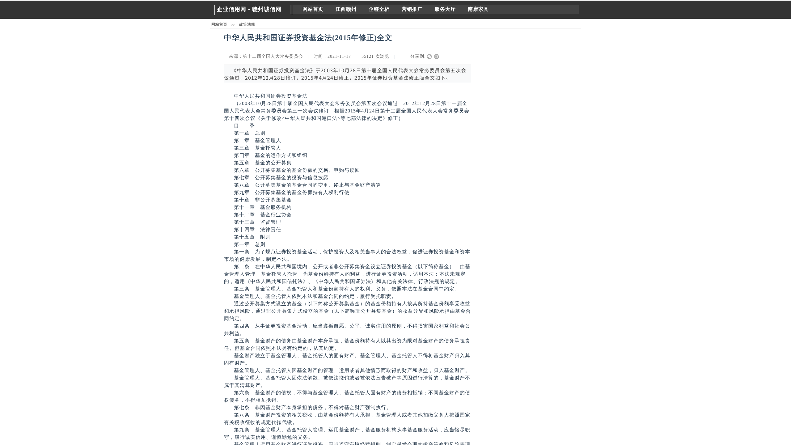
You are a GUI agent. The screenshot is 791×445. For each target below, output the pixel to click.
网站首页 (313, 9)
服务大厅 (445, 9)
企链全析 (379, 9)
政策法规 (247, 24)
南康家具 (478, 9)
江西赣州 (346, 9)
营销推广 (412, 9)
